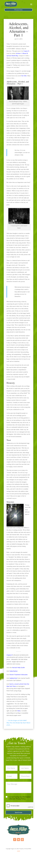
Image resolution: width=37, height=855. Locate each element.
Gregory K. (26, 51)
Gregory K (9, 655)
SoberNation (14, 671)
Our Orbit (24, 75)
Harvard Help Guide (18, 667)
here (18, 710)
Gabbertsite (13, 678)
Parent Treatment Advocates (18, 674)
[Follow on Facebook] (14, 839)
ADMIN (18, 851)
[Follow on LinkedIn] (18, 839)
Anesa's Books (19, 9)
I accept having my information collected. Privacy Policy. (20, 798)
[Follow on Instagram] (22, 839)
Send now (18, 812)
